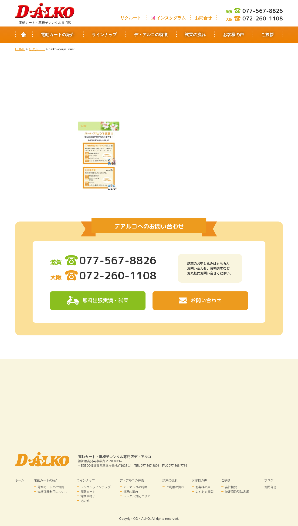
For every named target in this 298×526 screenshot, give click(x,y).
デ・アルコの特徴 (151, 34)
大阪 (254, 19)
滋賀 (254, 11)
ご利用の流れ (175, 487)
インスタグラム (171, 18)
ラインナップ (104, 34)
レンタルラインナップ (95, 487)
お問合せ (203, 18)
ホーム (19, 480)
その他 (84, 501)
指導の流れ (130, 491)
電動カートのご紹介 (51, 487)
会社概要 (231, 487)
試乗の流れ (195, 34)
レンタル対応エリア (136, 496)
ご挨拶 (267, 34)
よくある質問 (204, 491)
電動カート (87, 491)
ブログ (268, 480)
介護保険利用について (52, 491)
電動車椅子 (87, 496)
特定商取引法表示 (237, 491)
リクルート (130, 18)
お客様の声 (233, 34)
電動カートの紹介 (57, 34)
